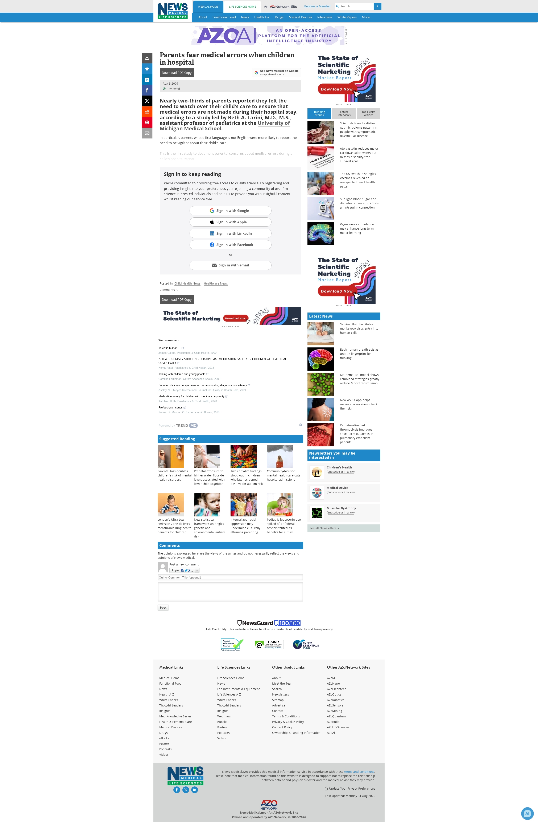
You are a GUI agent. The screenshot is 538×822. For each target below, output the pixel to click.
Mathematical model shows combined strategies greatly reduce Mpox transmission (359, 379)
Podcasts (165, 749)
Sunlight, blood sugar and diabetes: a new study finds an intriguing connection (359, 203)
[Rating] (147, 68)
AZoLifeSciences (338, 727)
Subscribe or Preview (341, 472)
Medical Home (208, 6)
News (163, 689)
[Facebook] (147, 90)
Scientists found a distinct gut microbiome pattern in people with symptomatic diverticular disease (358, 129)
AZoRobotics (335, 700)
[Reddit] (147, 111)
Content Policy (282, 727)
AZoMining (334, 711)
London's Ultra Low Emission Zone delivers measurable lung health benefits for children (174, 525)
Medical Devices (170, 727)
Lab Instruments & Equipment (238, 689)
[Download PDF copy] (147, 58)
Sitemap (278, 700)
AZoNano (333, 683)
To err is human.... (169, 348)
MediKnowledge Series (175, 716)
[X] (147, 101)
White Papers (168, 700)
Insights (164, 711)
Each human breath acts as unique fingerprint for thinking (359, 353)
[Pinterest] (147, 122)
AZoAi (331, 733)
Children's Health (339, 467)
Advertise (278, 705)
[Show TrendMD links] (300, 425)
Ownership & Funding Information (296, 733)
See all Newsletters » (324, 528)
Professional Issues (170, 407)
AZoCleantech (336, 689)
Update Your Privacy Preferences (351, 788)
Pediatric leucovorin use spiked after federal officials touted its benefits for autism (284, 525)
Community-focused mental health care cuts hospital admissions (283, 475)
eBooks (164, 738)
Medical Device (337, 488)
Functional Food (170, 683)
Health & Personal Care (175, 722)
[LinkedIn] (147, 79)
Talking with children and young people (181, 374)
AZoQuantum (336, 716)
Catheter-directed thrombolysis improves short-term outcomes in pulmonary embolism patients (356, 433)
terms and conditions (359, 772)
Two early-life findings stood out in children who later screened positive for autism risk (247, 477)
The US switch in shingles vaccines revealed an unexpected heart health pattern (358, 180)
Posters (164, 744)
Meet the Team (282, 683)
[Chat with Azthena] (527, 813)
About (276, 678)
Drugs (163, 733)
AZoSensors (335, 705)
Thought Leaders (171, 705)
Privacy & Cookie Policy (288, 722)
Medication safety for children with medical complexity (191, 396)
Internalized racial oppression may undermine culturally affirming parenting (245, 525)
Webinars (224, 716)
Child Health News (187, 283)
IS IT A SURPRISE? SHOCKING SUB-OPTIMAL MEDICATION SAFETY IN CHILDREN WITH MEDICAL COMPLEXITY (222, 361)
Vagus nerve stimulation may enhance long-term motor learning (357, 228)
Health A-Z (166, 694)
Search (277, 689)
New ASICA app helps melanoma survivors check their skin (358, 404)
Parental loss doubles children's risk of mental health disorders (175, 475)
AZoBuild (333, 722)
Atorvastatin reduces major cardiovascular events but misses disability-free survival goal (359, 154)
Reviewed (173, 89)
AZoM (331, 678)
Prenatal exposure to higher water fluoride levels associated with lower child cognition (209, 477)
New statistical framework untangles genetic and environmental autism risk (209, 527)
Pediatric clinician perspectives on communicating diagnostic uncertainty (202, 385)
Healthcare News (216, 283)
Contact (277, 711)
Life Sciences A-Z (229, 694)
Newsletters (280, 694)
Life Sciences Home (242, 6)
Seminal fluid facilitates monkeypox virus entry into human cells (359, 328)
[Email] (147, 133)
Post (163, 607)
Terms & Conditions (286, 716)
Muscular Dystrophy (341, 508)
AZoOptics (334, 694)
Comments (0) (169, 290)
